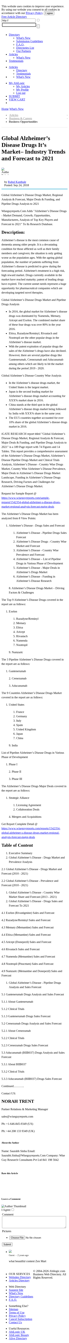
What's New (23, 37)
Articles (13, 54)
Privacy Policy (34, 13)
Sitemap (13, 1309)
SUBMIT (14, 96)
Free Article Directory (14, 16)
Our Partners (23, 51)
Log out (20, 92)
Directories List (25, 47)
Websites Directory (20, 1277)
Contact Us (15, 1322)
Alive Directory (18, 1338)
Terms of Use (16, 1312)
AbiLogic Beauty (19, 1335)
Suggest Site (16, 1289)
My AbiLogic (17, 83)
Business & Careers (20, 118)
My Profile (22, 89)
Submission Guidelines (29, 41)
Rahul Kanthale (17, 181)
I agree (49, 13)
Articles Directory (19, 1280)
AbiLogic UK (17, 1331)
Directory (14, 34)
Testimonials (16, 60)
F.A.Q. (20, 44)
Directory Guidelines (21, 1296)
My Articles (23, 86)
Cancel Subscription (20, 1319)
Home (5, 108)
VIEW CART (17, 99)
